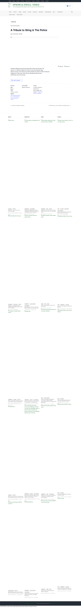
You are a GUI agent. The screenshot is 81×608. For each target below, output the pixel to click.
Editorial (41, 11)
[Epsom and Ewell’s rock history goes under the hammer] (65, 163)
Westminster (48, 11)
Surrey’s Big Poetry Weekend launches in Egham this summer (65, 589)
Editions (38, 1)
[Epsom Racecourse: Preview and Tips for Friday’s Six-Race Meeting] (15, 545)
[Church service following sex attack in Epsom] (48, 544)
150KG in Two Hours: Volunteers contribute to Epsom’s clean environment (48, 496)
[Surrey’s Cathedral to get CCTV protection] (48, 258)
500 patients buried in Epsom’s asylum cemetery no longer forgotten (31, 594)
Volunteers (32, 208)
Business (35, 11)
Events (33, 1)
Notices (42, 1)
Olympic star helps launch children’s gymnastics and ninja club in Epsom (15, 306)
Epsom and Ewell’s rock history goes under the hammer (64, 212)
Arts (54, 11)
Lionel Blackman (27, 309)
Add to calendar (17, 80)
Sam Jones (10, 309)
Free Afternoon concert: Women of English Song (59, 105)
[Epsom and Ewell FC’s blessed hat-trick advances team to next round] (15, 449)
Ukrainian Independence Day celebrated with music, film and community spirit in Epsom (32, 211)
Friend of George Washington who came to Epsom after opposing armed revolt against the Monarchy (48, 401)
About (14, 1)
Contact (22, 1)
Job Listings (19, 14)
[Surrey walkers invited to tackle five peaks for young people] (32, 354)
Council (15, 11)
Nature (29, 11)
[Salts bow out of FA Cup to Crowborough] (15, 163)
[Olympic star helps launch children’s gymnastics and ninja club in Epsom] (15, 259)
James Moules (43, 308)
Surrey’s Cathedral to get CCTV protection (48, 306)
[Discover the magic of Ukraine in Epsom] (65, 259)
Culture (62, 208)
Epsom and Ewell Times (12, 594)
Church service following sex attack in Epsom (47, 591)
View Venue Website (37, 93)
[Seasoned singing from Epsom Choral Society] (65, 447)
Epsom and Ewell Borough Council (14, 403)
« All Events (13, 21)
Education (15, 304)
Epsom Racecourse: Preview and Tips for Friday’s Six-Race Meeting (15, 592)
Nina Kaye (26, 213)
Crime (20, 11)
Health (31, 399)
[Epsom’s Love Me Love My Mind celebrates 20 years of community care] (48, 163)
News (10, 11)
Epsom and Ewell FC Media (13, 212)
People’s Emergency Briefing (18, 105)
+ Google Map (39, 92)
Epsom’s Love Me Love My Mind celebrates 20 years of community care (48, 211)
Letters (47, 1)
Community (60, 11)
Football (10, 208)
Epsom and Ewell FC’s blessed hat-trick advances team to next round (15, 497)
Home (10, 1)
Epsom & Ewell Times (26, 4)
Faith (47, 208)
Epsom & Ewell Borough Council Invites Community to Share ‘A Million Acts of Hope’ (32, 496)
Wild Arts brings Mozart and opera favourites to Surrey (64, 401)
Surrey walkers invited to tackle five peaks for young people (32, 402)
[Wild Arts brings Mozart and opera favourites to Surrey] (65, 353)
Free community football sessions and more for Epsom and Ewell (15, 401)
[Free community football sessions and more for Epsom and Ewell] (15, 354)
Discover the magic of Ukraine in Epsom (65, 306)
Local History (32, 303)
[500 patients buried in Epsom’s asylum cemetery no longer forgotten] (32, 545)
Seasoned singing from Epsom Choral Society (64, 495)
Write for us (28, 1)
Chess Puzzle (12, 14)
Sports (24, 11)
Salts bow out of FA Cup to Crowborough (14, 211)
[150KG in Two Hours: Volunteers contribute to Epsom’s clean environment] (48, 448)
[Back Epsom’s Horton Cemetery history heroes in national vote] (32, 258)
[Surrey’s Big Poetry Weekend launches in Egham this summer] (65, 541)
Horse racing (11, 590)
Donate (17, 1)
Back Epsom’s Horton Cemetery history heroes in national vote (32, 307)
